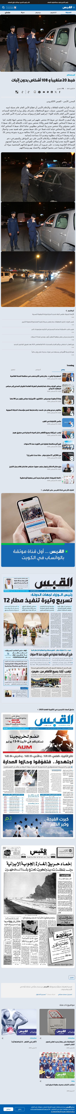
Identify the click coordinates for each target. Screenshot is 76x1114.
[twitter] (55, 92)
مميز (71, 977)
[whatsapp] (47, 92)
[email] (43, 92)
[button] (34, 92)
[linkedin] (51, 92)
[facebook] (59, 92)
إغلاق (19, 1109)
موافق (8, 1109)
